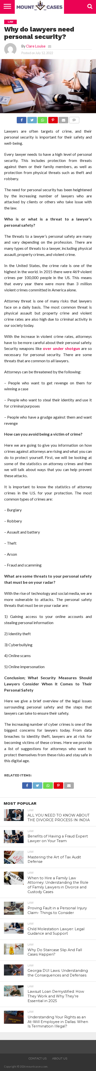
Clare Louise (36, 46)
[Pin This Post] (53, 118)
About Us (59, 1058)
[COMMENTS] (74, 118)
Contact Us (38, 1058)
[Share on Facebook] (21, 118)
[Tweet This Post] (32, 118)
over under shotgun (61, 348)
